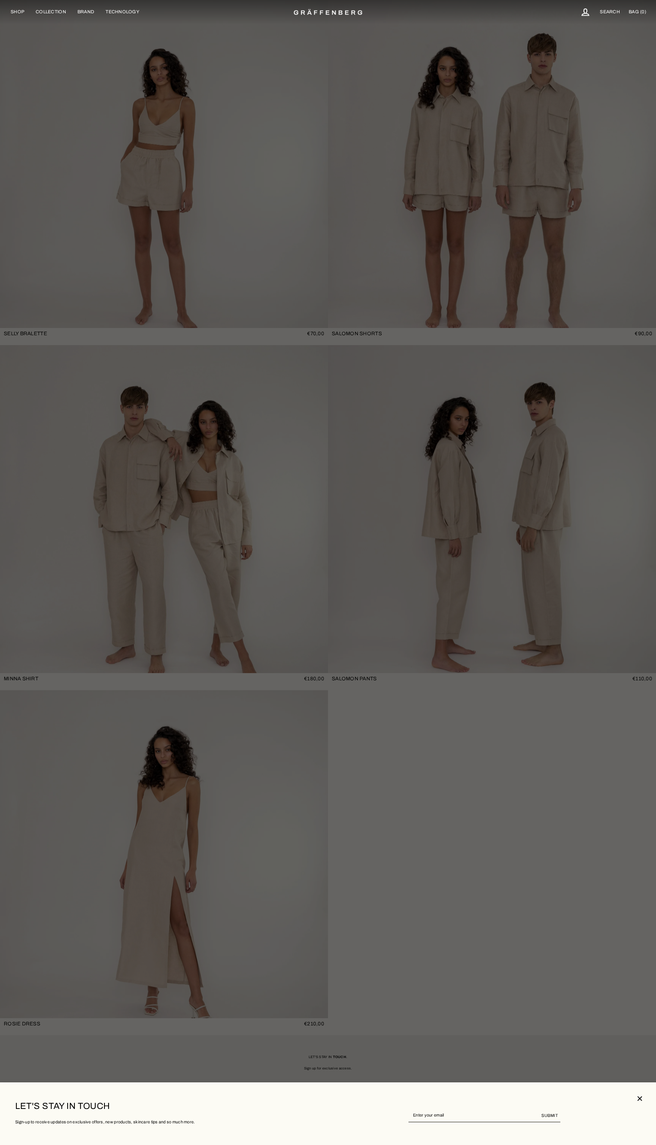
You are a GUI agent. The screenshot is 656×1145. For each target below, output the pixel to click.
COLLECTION (51, 11)
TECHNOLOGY (122, 11)
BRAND (85, 11)
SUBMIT (549, 1115)
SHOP (17, 11)
